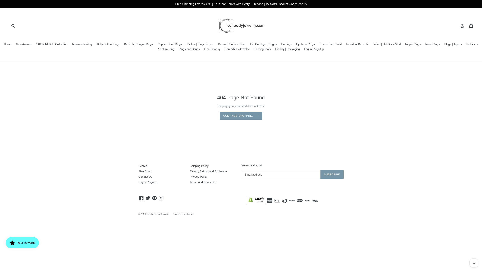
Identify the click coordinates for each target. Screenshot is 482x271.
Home (7, 44)
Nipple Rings (413, 44)
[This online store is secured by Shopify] (256, 200)
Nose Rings (432, 44)
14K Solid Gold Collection (51, 44)
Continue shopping (238, 115)
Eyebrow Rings (305, 44)
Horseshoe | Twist (331, 44)
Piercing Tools (262, 49)
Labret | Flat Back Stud (387, 44)
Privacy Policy (198, 176)
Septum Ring (166, 49)
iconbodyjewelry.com (158, 214)
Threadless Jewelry (237, 49)
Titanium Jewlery (82, 44)
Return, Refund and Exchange (208, 171)
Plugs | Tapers (453, 44)
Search (142, 165)
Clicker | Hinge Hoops (200, 44)
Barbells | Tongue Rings (138, 44)
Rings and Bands (189, 49)
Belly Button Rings (108, 44)
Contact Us (145, 176)
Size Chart (144, 171)
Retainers (472, 44)
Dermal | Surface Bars (232, 44)
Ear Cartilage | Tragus (263, 44)
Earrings (286, 44)
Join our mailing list (251, 165)
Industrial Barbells (357, 44)
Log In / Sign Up (314, 49)
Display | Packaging (287, 49)
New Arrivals (24, 44)
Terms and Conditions (203, 182)
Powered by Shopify (183, 214)
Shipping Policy (199, 165)
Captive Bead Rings (170, 44)
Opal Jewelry (212, 49)
